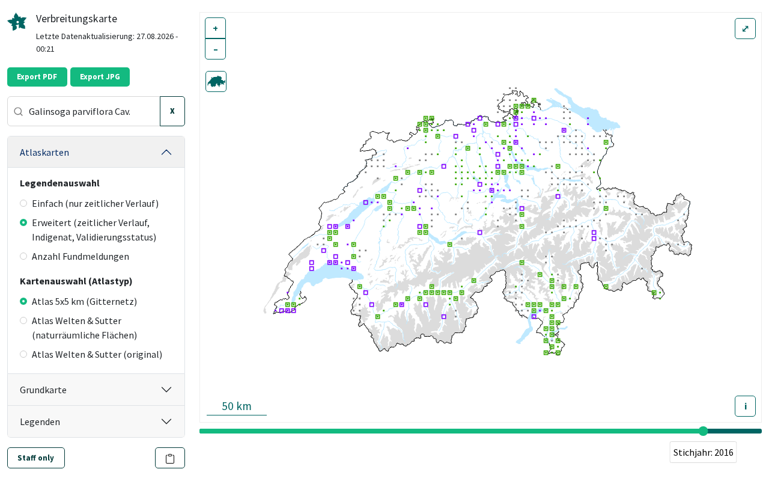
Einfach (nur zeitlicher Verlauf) (95, 203)
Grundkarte (43, 390)
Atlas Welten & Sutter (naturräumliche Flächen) (84, 327)
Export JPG (100, 77)
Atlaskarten (44, 152)
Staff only (35, 458)
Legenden (40, 421)
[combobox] (83, 111)
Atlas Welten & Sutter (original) (97, 354)
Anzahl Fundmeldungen (80, 256)
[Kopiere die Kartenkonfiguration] (170, 457)
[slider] (703, 431)
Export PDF (37, 77)
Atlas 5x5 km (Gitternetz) (84, 301)
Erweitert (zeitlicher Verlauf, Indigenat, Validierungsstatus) (94, 229)
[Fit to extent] (215, 81)
